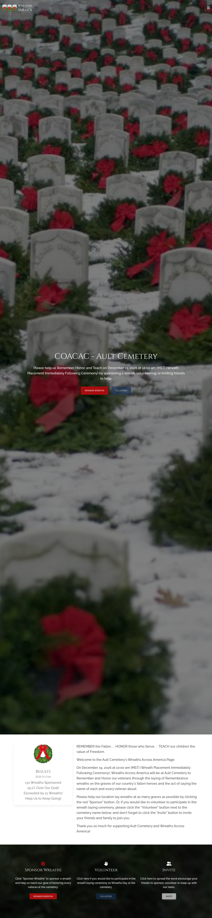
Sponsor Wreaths (94, 390)
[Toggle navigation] (208, 8)
